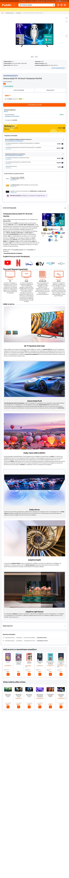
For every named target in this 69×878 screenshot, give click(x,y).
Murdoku (8, 661)
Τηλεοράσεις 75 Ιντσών (42, 640)
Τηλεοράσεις (19, 637)
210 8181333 (23, 1)
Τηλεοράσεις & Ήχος (9, 637)
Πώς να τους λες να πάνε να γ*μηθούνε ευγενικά (50, 663)
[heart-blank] (58, 5)
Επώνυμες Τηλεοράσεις (29, 637)
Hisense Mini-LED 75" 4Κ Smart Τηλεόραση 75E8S (8, 695)
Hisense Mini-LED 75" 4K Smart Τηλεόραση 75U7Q (19, 695)
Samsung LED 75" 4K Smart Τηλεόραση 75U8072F (40, 695)
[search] (20, 5)
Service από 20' (51, 1)
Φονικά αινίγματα (29, 662)
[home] (7, 5)
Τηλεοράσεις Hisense (42, 637)
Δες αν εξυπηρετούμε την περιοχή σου (14, 140)
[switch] (64, 128)
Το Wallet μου (31, 1)
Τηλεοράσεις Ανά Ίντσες (29, 640)
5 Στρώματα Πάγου (40, 662)
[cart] (65, 5)
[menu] (14, 5)
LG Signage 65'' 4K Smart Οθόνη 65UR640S (50, 695)
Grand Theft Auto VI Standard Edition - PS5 (19, 663)
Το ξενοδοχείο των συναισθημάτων (61, 663)
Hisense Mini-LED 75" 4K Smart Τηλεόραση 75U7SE (29, 695)
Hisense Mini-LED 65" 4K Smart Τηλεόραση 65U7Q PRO (61, 695)
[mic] (53, 5)
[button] (62, 1)
